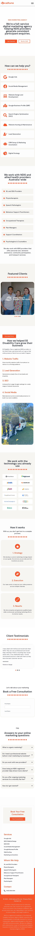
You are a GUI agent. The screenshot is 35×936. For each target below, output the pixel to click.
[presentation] (15, 316)
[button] (32, 3)
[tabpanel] (17, 298)
